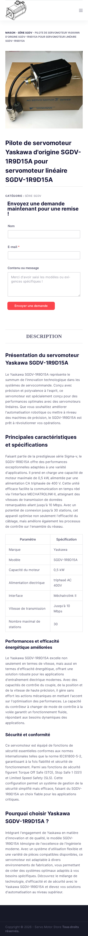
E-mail (14, 247)
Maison (10, 32)
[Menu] (81, 10)
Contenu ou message (23, 268)
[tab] (44, 336)
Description (44, 336)
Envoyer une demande (31, 306)
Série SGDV (25, 32)
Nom (11, 226)
